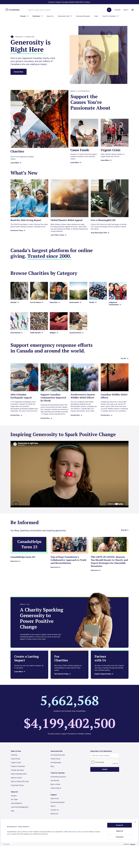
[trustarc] (132, 844)
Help (96, 16)
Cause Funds (15, 759)
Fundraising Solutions (58, 777)
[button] (135, 822)
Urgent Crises (16, 762)
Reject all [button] (119, 831)
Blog (52, 766)
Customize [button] (119, 837)
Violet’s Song (55, 759)
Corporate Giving (17, 785)
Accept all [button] (119, 825)
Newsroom (54, 814)
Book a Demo (55, 784)
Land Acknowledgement (19, 807)
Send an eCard (16, 778)
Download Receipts (83, 16)
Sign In (125, 10)
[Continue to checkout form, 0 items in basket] (133, 9)
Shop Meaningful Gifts (99, 233)
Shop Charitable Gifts (18, 774)
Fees (12, 811)
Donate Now (18, 72)
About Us (50, 16)
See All (123, 358)
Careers (14, 796)
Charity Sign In (56, 788)
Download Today (16, 230)
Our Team (14, 799)
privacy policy (77, 832)
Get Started (55, 780)
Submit (104, 769)
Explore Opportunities (103, 674)
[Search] (109, 10)
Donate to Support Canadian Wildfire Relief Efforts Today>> (69, 2)
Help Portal (55, 798)
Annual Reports (16, 803)
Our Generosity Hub (58, 755)
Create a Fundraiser (18, 766)
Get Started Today (61, 674)
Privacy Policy (6, 844)
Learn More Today (57, 235)
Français (117, 10)
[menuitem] (24, 16)
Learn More (14, 163)
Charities (14, 755)
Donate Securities (17, 770)
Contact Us (55, 810)
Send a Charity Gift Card (20, 781)
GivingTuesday (56, 762)
